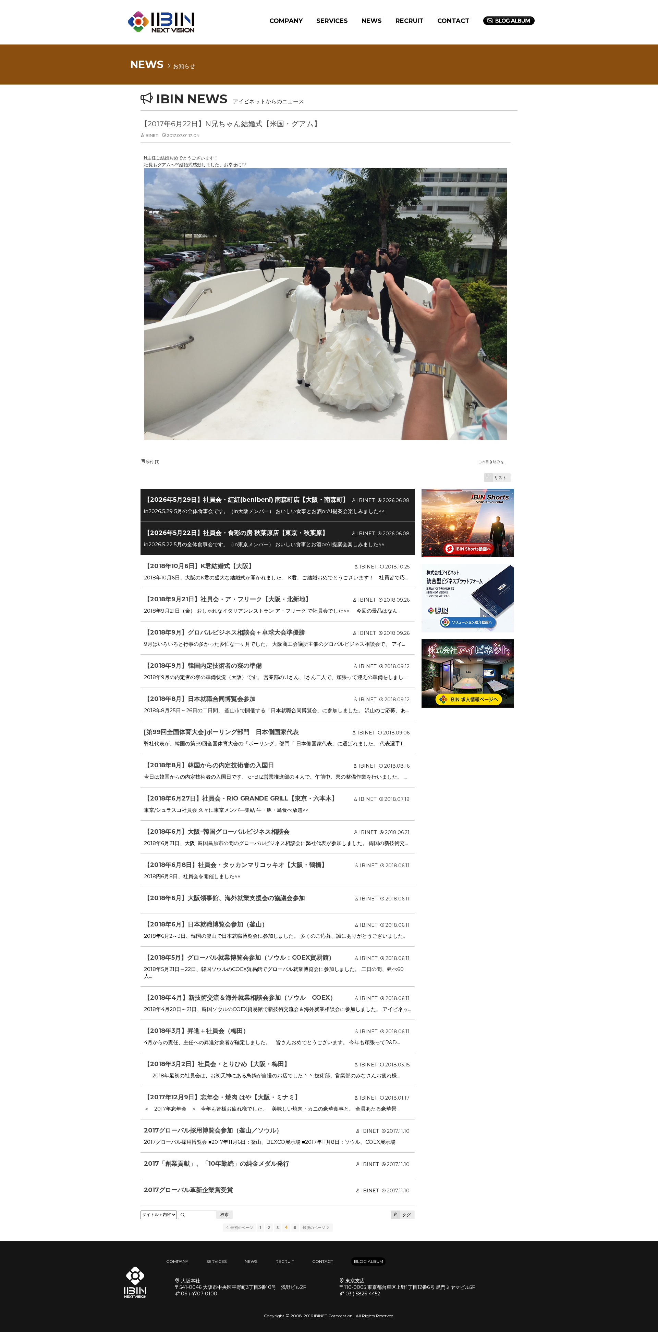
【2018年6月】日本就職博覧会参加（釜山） (206, 924)
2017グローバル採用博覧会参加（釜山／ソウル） (213, 1130)
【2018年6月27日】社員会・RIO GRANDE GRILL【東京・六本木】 (241, 798)
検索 (224, 1214)
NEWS (372, 21)
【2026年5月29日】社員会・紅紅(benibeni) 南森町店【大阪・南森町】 (246, 499)
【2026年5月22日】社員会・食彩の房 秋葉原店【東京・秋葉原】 (236, 533)
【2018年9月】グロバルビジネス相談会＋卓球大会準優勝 (224, 632)
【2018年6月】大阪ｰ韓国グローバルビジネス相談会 (217, 831)
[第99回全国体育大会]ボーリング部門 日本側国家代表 (221, 732)
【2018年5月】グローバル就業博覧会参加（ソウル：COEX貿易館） (239, 957)
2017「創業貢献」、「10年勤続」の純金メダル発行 (216, 1163)
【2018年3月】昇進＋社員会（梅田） (196, 1031)
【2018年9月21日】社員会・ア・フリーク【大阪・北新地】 (228, 599)
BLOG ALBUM (368, 1261)
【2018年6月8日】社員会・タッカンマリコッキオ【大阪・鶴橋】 (236, 865)
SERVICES (332, 21)
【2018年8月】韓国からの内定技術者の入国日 (209, 765)
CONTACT (453, 21)
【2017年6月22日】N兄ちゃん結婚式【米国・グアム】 (231, 123)
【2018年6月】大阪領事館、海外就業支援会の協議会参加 (224, 898)
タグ (406, 1214)
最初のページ (241, 1228)
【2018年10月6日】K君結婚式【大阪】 (199, 566)
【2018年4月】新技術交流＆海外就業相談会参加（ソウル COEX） (240, 997)
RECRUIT (409, 21)
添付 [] (152, 461)
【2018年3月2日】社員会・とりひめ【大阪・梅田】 (217, 1064)
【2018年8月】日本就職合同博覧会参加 (200, 699)
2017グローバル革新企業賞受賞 (188, 1190)
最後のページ (314, 1228)
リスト (500, 477)
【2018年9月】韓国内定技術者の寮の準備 (203, 665)
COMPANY (286, 21)
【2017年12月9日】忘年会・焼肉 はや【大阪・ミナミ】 (222, 1097)
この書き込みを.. (491, 461)
